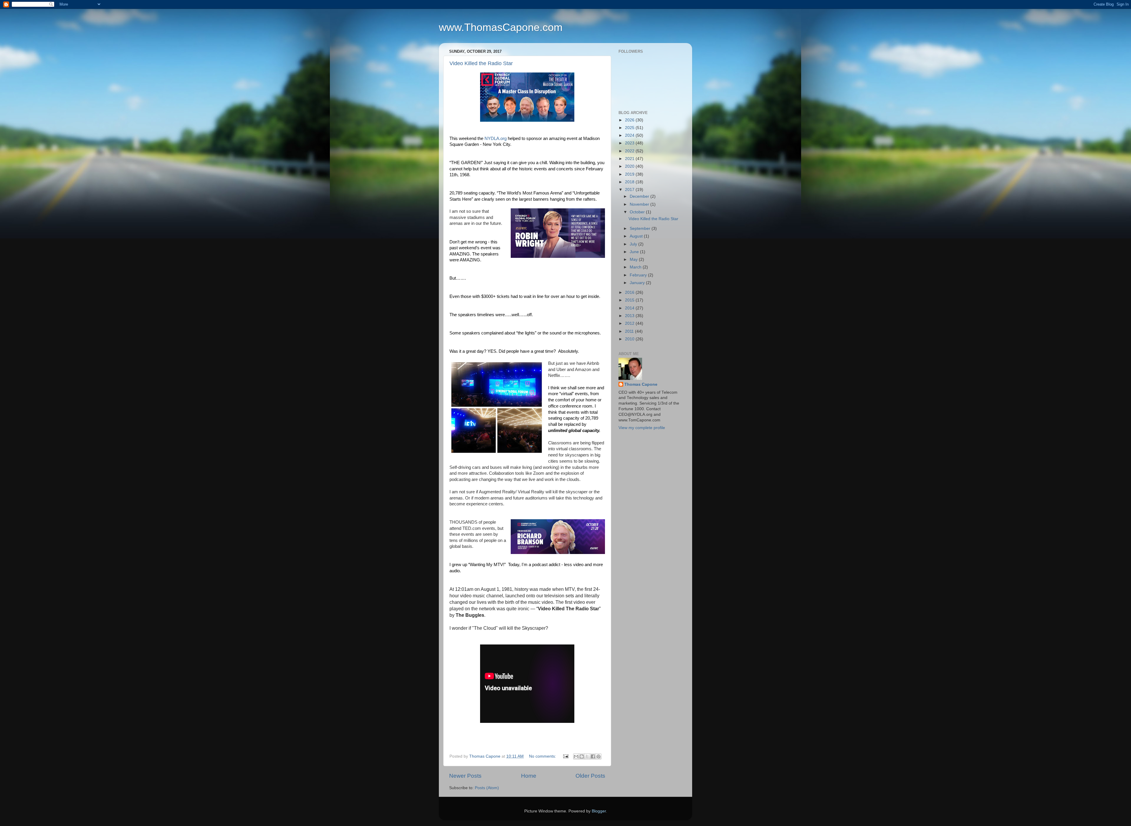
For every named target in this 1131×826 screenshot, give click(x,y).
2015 (630, 300)
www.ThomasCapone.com (501, 27)
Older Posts (590, 776)
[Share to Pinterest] (598, 756)
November (640, 204)
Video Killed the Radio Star (481, 63)
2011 (630, 331)
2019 (630, 174)
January (638, 283)
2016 (630, 292)
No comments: (543, 756)
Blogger (599, 811)
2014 (630, 308)
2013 (630, 316)
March (636, 267)
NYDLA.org (496, 138)
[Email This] (576, 756)
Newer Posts (465, 776)
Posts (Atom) (487, 788)
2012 (630, 323)
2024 (630, 135)
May (634, 259)
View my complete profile (642, 428)
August (637, 236)
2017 (630, 189)
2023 (630, 143)
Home (528, 776)
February (639, 275)
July (634, 244)
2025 (630, 128)
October (638, 212)
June (635, 252)
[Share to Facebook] (593, 756)
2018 (630, 182)
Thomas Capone (640, 384)
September (641, 228)
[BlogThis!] (582, 756)
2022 (630, 151)
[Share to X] (587, 756)
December (640, 196)
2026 (630, 120)
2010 (630, 339)
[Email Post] (565, 756)
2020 (630, 166)
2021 (630, 158)
